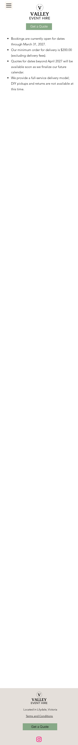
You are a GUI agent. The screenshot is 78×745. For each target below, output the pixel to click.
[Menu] (9, 6)
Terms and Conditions (39, 716)
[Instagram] (39, 739)
